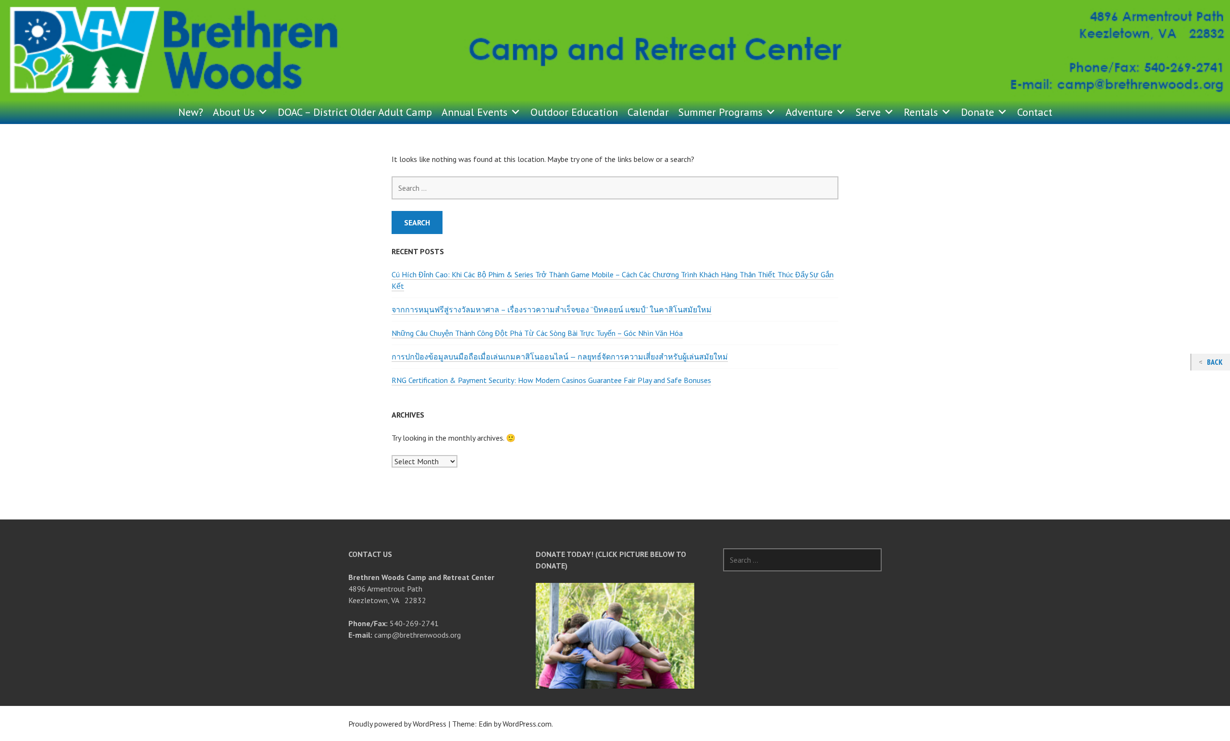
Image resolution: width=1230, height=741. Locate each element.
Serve (868, 112)
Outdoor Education (574, 112)
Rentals (921, 112)
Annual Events (474, 112)
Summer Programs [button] (720, 112)
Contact (1034, 112)
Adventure (809, 112)
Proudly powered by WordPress (397, 724)
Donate (977, 112)
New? (190, 112)
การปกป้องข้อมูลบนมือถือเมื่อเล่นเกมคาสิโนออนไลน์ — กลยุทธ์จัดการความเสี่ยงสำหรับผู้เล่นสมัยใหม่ (560, 356)
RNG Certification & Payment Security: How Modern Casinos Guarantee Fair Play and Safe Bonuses (551, 380)
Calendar (648, 112)
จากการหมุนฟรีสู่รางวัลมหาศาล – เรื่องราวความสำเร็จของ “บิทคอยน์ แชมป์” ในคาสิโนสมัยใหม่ (552, 309)
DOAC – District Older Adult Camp (355, 112)
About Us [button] (234, 112)
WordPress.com (527, 724)
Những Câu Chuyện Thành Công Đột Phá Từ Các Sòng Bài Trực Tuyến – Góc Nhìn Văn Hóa (537, 333)
